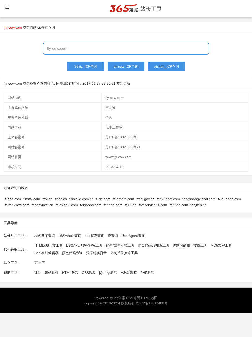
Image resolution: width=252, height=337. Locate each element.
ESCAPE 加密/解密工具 (84, 245)
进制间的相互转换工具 (190, 245)
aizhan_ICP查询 (166, 66)
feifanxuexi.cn (42, 205)
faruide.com (179, 205)
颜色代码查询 (72, 253)
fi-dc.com (103, 199)
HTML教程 (70, 273)
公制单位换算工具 (124, 253)
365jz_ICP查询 (85, 66)
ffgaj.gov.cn (145, 199)
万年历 (39, 263)
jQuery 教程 (108, 273)
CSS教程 (89, 273)
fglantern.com (123, 199)
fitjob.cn (61, 199)
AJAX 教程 (129, 273)
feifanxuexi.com (17, 205)
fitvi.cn (47, 199)
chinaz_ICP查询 (126, 66)
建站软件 (52, 273)
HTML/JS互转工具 (48, 245)
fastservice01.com (153, 205)
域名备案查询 (44, 236)
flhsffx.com (31, 199)
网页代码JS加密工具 (153, 245)
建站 (37, 273)
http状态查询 (94, 236)
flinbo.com (13, 199)
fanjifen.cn (198, 205)
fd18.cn (130, 205)
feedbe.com (113, 205)
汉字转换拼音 (96, 253)
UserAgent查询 (133, 236)
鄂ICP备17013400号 (152, 303)
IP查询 (113, 236)
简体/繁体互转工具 (120, 245)
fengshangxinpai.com (199, 199)
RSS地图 (133, 298)
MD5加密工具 (221, 245)
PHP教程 (147, 273)
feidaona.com (90, 205)
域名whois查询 (70, 236)
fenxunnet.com (168, 199)
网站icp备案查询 (42, 27)
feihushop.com (229, 199)
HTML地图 (149, 298)
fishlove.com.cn (81, 199)
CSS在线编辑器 (46, 253)
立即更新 (123, 83)
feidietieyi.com (67, 205)
